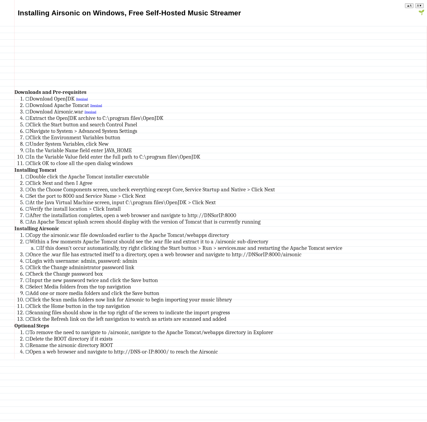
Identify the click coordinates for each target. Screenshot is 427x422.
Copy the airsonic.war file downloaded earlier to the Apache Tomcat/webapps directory (129, 235)
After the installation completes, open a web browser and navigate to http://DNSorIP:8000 (133, 215)
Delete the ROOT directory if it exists (71, 338)
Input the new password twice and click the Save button (94, 280)
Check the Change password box (66, 274)
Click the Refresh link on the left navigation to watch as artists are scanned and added (128, 319)
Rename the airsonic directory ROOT (71, 345)
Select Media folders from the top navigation (80, 286)
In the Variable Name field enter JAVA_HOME (81, 150)
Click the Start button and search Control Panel (83, 124)
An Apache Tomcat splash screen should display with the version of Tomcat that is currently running (145, 221)
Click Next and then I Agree (61, 183)
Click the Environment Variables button (75, 137)
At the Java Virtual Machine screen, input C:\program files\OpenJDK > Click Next (123, 202)
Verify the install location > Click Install (75, 209)
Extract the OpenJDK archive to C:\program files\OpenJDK (96, 118)
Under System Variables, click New (69, 144)
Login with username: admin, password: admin (83, 261)
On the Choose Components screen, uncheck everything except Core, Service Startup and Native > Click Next (152, 189)
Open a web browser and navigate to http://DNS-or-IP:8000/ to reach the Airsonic (124, 351)
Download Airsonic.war (57, 111)
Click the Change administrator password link (82, 267)
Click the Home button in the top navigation (80, 306)
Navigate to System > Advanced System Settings (83, 131)
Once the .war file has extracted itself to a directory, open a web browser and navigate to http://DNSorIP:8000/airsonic (166, 254)
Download (82, 99)
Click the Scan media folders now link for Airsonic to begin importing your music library (131, 299)
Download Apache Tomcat (60, 105)
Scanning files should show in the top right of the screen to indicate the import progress (130, 312)
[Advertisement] (147, 57)
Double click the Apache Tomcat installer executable (89, 176)
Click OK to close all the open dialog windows (81, 163)
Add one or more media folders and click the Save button (94, 293)
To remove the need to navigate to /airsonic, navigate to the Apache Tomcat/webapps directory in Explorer (151, 332)
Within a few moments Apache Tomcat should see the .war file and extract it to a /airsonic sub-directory (149, 241)
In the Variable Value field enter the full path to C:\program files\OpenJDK (115, 156)
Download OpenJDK (53, 98)
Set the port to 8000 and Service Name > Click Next (88, 196)
